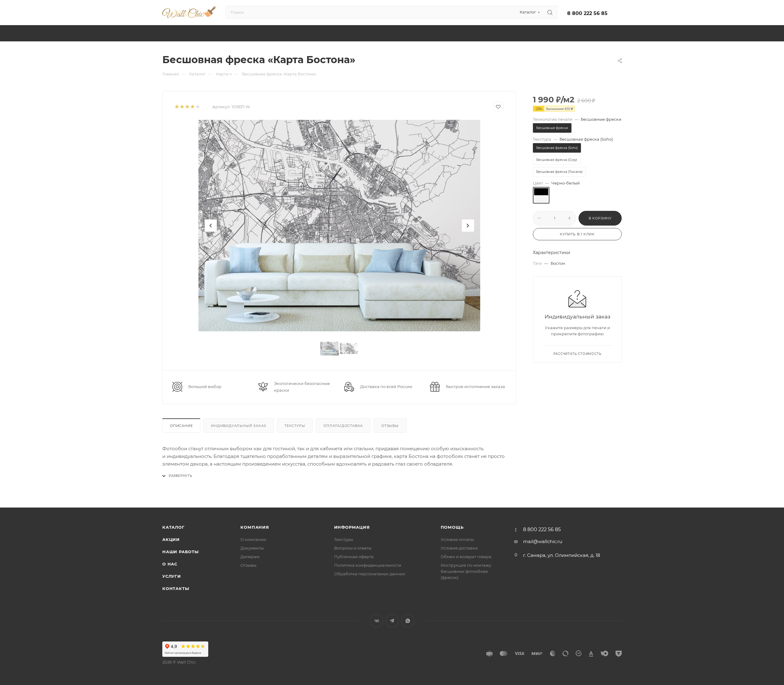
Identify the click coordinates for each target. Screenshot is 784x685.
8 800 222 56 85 (587, 13)
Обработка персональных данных (369, 573)
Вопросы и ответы (352, 548)
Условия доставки (459, 548)
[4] (192, 107)
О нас (169, 563)
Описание (181, 426)
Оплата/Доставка (343, 426)
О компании (253, 539)
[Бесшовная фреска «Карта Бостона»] (339, 225)
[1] (176, 107)
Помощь (452, 527)
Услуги (171, 576)
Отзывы (390, 426)
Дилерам (249, 556)
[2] (181, 107)
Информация (352, 527)
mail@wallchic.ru (542, 541)
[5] (197, 107)
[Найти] (549, 12)
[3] (187, 107)
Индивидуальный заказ (238, 426)
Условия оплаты (457, 539)
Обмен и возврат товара (466, 556)
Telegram (392, 620)
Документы (252, 548)
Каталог (173, 527)
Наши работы (180, 551)
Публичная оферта (354, 556)
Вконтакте (376, 620)
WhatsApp (407, 620)
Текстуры (295, 426)
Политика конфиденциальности (367, 565)
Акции (171, 539)
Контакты (175, 588)
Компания (254, 527)
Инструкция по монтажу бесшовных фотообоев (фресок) (466, 571)
